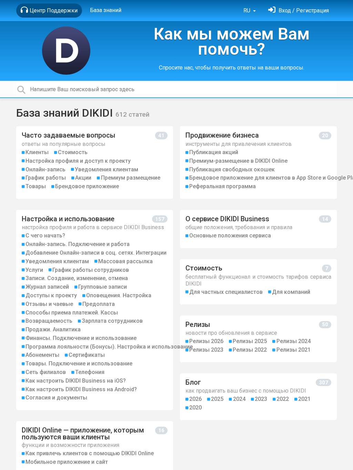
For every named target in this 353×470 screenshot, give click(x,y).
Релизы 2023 (206, 349)
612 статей (132, 114)
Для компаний (291, 292)
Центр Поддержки (54, 10)
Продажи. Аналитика (53, 329)
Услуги (34, 270)
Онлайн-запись (45, 169)
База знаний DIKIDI (65, 112)
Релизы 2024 (293, 341)
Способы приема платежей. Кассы (72, 312)
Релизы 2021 (293, 349)
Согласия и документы (56, 397)
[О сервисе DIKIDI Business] (258, 229)
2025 (217, 399)
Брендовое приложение (87, 186)
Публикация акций (213, 152)
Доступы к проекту (51, 295)
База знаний (105, 10)
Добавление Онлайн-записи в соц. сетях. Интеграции (96, 252)
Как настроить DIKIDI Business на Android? (81, 389)
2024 (239, 399)
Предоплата (98, 304)
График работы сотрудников (90, 270)
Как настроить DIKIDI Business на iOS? (76, 380)
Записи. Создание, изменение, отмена (77, 278)
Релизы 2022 (250, 349)
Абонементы (42, 355)
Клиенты (37, 152)
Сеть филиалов (46, 372)
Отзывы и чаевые (49, 304)
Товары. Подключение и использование (79, 363)
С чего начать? (45, 235)
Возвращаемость (49, 321)
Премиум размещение (130, 177)
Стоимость (73, 152)
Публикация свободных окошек (232, 169)
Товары (36, 186)
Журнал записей (47, 287)
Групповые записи (102, 287)
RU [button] (247, 10)
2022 (282, 399)
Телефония (89, 372)
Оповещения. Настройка (118, 295)
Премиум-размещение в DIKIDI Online (238, 161)
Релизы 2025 (250, 341)
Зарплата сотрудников (112, 321)
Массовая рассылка (125, 261)
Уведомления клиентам (106, 169)
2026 (195, 399)
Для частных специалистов (226, 292)
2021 (304, 399)
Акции (83, 177)
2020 (195, 407)
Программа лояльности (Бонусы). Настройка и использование (109, 346)
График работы (46, 177)
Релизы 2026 (206, 341)
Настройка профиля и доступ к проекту (78, 161)
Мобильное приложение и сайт (67, 462)
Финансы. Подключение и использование (81, 338)
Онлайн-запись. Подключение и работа (78, 244)
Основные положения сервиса (230, 235)
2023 (261, 399)
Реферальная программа (222, 186)
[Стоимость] (258, 281)
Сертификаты (87, 355)
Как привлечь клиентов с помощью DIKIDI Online (90, 453)
